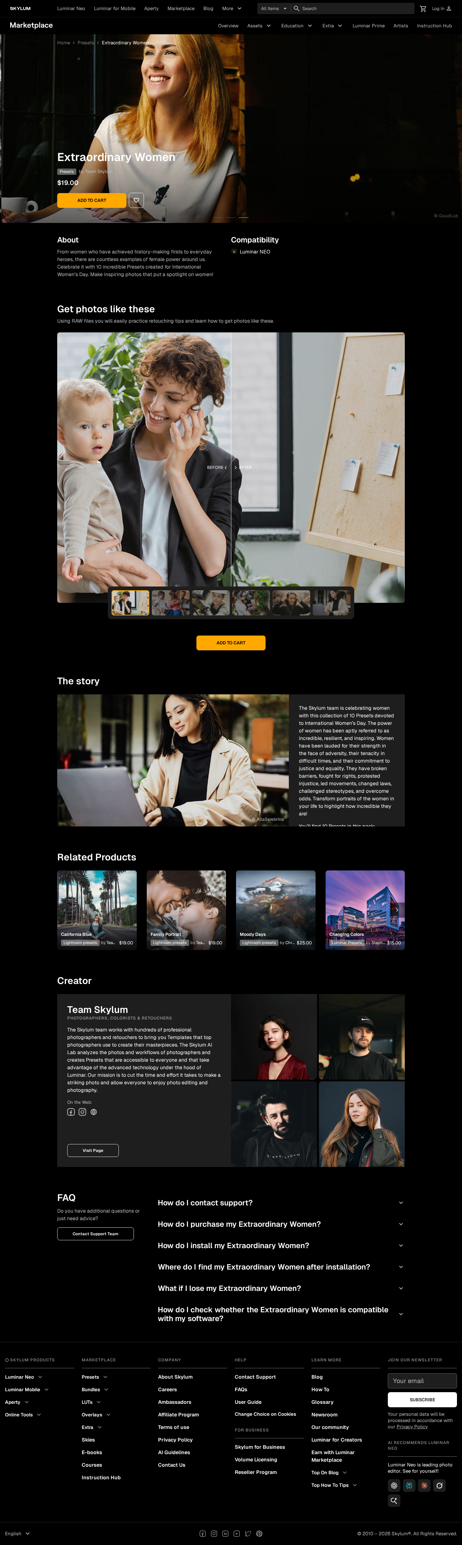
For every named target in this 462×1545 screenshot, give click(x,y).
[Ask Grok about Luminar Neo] (439, 1485)
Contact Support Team (95, 1234)
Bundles (96, 1389)
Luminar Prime (369, 26)
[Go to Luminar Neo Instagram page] (214, 1534)
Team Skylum (99, 171)
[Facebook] (71, 1112)
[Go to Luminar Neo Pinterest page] (259, 1534)
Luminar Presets (347, 942)
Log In (442, 8)
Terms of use (173, 1427)
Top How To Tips (335, 1485)
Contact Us (171, 1465)
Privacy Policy (175, 1440)
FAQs (241, 1389)
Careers (167, 1389)
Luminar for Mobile (114, 8)
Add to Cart (91, 200)
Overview (228, 26)
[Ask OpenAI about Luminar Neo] (394, 1485)
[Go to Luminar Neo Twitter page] (248, 1534)
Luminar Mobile (27, 1389)
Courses (92, 1465)
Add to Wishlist (97, 902)
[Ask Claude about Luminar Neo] (424, 1485)
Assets (259, 25)
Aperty (151, 8)
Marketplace (181, 8)
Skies (88, 1440)
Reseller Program (256, 1472)
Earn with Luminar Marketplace (333, 1456)
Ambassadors (174, 1402)
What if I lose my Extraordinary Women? (281, 1288)
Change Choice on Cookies (265, 1414)
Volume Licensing (256, 1459)
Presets (86, 43)
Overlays (97, 1415)
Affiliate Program (178, 1414)
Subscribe (422, 1400)
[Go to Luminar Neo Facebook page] (203, 1534)
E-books (92, 1452)
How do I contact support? (281, 1203)
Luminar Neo (71, 8)
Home (63, 43)
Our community (330, 1427)
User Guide (248, 1402)
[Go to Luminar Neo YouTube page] (237, 1534)
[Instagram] (82, 1112)
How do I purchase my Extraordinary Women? (281, 1224)
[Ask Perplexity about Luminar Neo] (409, 1485)
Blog (208, 8)
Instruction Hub (434, 26)
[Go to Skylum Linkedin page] (225, 1534)
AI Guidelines (174, 1452)
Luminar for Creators (336, 1440)
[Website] (93, 1112)
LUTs (92, 1402)
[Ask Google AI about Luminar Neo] (394, 1500)
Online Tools (24, 1415)
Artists (400, 26)
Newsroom (324, 1414)
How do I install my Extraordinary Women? (281, 1245)
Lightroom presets (80, 942)
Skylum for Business (260, 1447)
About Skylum (175, 1377)
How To (320, 1389)
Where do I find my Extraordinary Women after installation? (281, 1267)
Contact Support (255, 1377)
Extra (333, 25)
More (232, 8)
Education (297, 25)
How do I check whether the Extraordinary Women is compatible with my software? (281, 1314)
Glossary (322, 1402)
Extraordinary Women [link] (125, 43)
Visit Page (93, 1150)
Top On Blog (330, 1472)
